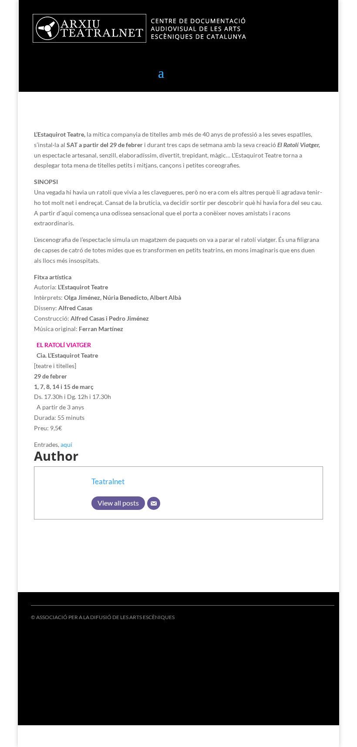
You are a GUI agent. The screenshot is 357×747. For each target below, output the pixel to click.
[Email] (153, 503)
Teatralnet (108, 481)
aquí (66, 444)
